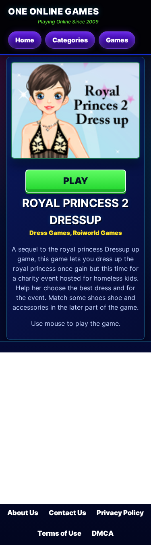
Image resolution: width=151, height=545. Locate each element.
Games (117, 40)
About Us (22, 513)
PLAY (75, 181)
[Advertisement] (75, 428)
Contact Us (67, 513)
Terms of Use (59, 533)
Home (24, 40)
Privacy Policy (120, 513)
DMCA (103, 533)
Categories (70, 40)
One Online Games (53, 11)
